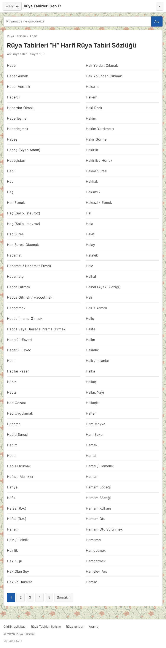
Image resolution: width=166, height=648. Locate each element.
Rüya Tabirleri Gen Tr (42, 6)
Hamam (92, 476)
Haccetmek (16, 308)
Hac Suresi (15, 234)
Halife (90, 329)
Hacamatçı (15, 276)
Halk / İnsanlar (97, 360)
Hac (10, 181)
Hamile (91, 582)
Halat (90, 234)
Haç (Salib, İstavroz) (23, 213)
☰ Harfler (12, 6)
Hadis (11, 455)
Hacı (10, 360)
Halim (90, 339)
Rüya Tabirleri (16, 36)
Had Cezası (16, 403)
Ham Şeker (95, 434)
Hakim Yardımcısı (100, 129)
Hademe (14, 424)
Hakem (91, 97)
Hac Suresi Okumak (23, 244)
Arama (93, 626)
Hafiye (12, 487)
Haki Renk (94, 108)
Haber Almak (17, 76)
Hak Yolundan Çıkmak (104, 76)
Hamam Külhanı (98, 508)
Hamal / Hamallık (100, 466)
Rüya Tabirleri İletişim (46, 626)
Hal (88, 213)
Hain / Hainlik (18, 540)
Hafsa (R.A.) (16, 508)
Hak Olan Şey (18, 571)
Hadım (12, 445)
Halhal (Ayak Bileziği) (103, 287)
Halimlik (92, 350)
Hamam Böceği (98, 487)
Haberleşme (16, 118)
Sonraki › (63, 597)
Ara (156, 21)
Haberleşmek (17, 129)
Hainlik (12, 550)
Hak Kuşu (14, 561)
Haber (12, 65)
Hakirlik (92, 150)
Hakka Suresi (96, 171)
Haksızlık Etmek (99, 202)
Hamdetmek (96, 550)
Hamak (91, 445)
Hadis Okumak (19, 466)
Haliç (90, 318)
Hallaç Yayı (95, 392)
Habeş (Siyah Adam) (23, 150)
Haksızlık (93, 192)
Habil (11, 171)
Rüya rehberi (75, 626)
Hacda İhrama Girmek (25, 318)
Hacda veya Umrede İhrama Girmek (36, 329)
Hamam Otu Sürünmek (104, 529)
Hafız (11, 498)
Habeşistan (16, 160)
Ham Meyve (95, 424)
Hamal (91, 455)
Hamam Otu (95, 518)
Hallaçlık (93, 403)
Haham (12, 529)
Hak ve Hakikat (19, 582)
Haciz (11, 382)
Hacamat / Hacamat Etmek (29, 266)
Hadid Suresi (17, 434)
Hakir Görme (96, 139)
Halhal (91, 276)
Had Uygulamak (20, 413)
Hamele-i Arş (96, 571)
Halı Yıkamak (96, 308)
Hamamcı (93, 540)
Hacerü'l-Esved (19, 339)
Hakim (91, 118)
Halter (91, 413)
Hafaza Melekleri (20, 476)
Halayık (92, 255)
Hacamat (14, 255)
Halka (90, 371)
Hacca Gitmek (18, 287)
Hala (89, 224)
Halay (90, 244)
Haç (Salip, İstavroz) (23, 224)
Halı (89, 297)
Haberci (13, 97)
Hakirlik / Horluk (99, 160)
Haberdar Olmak (20, 108)
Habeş (12, 139)
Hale (89, 266)
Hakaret (92, 86)
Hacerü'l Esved (19, 350)
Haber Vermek (18, 86)
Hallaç (91, 382)
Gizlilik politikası (14, 626)
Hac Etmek (16, 202)
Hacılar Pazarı (18, 371)
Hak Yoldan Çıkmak (102, 65)
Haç (10, 192)
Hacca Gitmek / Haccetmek (29, 297)
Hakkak (92, 181)
